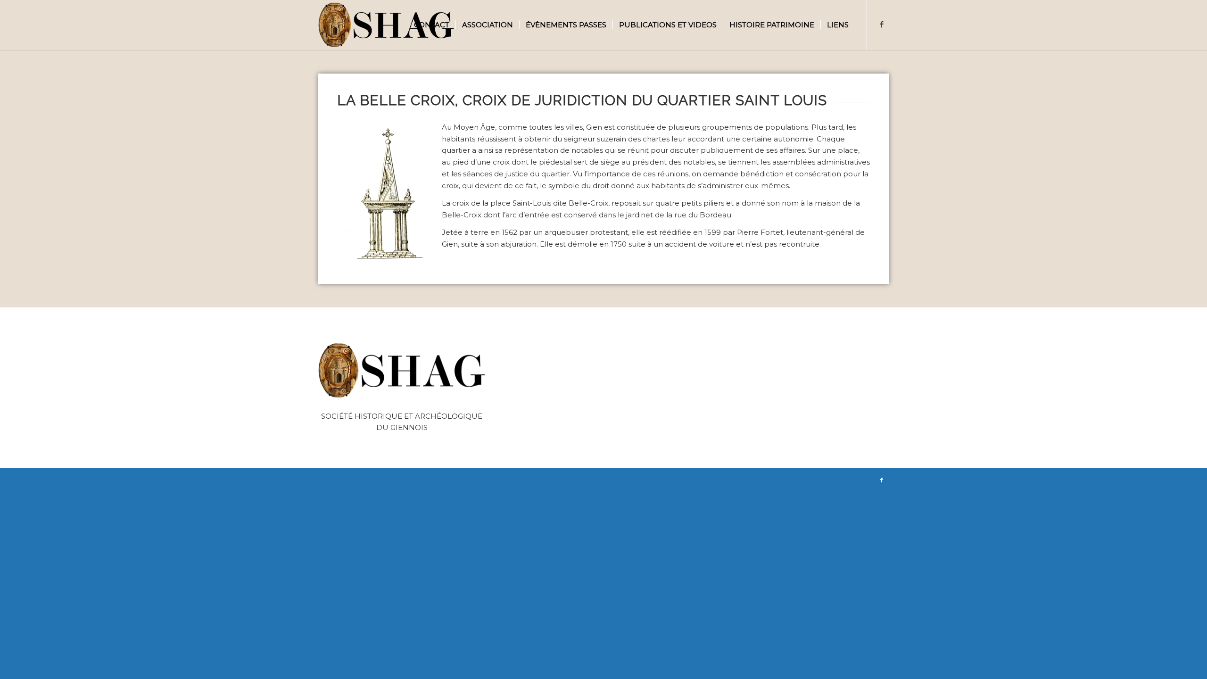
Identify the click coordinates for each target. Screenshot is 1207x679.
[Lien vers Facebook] (882, 24)
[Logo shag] (386, 25)
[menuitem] (431, 25)
